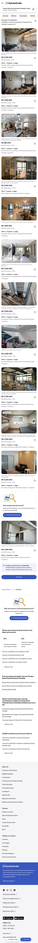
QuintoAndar (6, 589)
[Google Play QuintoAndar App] (8, 918)
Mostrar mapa (13, 939)
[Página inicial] (14, 3)
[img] (19, 40)
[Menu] (2, 3)
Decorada (5, 15)
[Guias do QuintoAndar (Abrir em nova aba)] (11, 890)
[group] (19, 49)
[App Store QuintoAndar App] (19, 918)
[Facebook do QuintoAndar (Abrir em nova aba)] (4, 890)
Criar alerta (27, 939)
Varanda (32, 15)
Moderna (14, 15)
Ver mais (19, 577)
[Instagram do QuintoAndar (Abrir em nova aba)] (7, 890)
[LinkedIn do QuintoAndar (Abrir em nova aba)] (14, 890)
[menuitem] (6, 590)
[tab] (5, 16)
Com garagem (23, 15)
